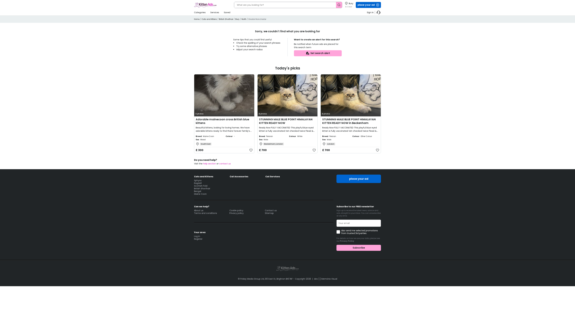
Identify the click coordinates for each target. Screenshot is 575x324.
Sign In (370, 12)
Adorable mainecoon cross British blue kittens (222, 121)
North (244, 19)
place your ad (366, 5)
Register (198, 238)
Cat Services (272, 176)
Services (214, 12)
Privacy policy (236, 213)
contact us (225, 163)
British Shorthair (226, 19)
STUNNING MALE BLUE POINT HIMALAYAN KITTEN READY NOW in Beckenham (349, 121)
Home (196, 19)
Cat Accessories (239, 176)
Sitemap (269, 213)
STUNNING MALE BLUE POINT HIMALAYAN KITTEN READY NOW (286, 121)
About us (198, 210)
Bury (237, 19)
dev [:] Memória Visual (325, 278)
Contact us (271, 210)
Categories (200, 12)
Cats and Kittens (209, 19)
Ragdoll (198, 183)
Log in (197, 236)
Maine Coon (200, 194)
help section (209, 163)
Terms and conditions (205, 213)
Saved (227, 12)
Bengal (197, 191)
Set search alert (320, 53)
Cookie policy (236, 210)
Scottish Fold (200, 185)
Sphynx (198, 180)
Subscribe (359, 247)
